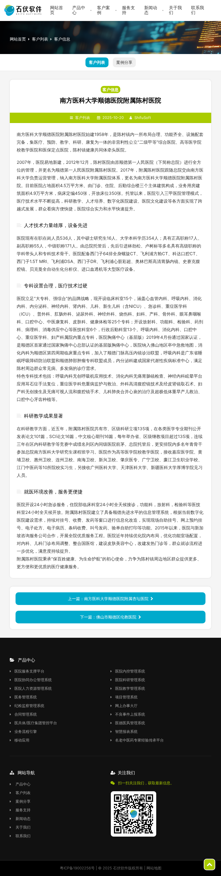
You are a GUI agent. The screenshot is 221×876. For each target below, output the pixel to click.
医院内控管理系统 (130, 671)
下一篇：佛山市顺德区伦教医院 (108, 616)
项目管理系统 (126, 697)
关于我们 (175, 10)
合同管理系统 (25, 714)
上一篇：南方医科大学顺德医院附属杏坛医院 (108, 598)
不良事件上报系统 (130, 714)
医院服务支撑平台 (29, 671)
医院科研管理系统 (130, 679)
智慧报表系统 (126, 731)
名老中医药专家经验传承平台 (139, 740)
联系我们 (197, 10)
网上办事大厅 (126, 705)
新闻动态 (150, 10)
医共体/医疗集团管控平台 (35, 723)
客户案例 (103, 10)
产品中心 (78, 10)
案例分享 (124, 62)
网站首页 (56, 10)
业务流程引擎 (25, 731)
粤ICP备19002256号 (77, 868)
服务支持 (128, 10)
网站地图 (153, 868)
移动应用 (21, 740)
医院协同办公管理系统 (33, 679)
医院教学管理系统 (130, 688)
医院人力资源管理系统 (33, 688)
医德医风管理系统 (130, 723)
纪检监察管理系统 (29, 705)
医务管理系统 (25, 697)
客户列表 (40, 38)
